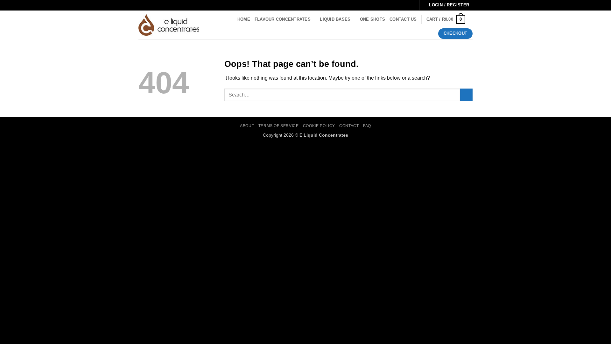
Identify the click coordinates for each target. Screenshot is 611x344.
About (247, 126)
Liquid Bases (335, 19)
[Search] (211, 25)
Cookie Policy (319, 126)
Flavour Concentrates (283, 19)
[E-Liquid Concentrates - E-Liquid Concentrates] (168, 25)
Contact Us (403, 19)
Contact (349, 126)
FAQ (367, 126)
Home (243, 19)
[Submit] (466, 95)
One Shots (372, 19)
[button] (445, 19)
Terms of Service (278, 126)
